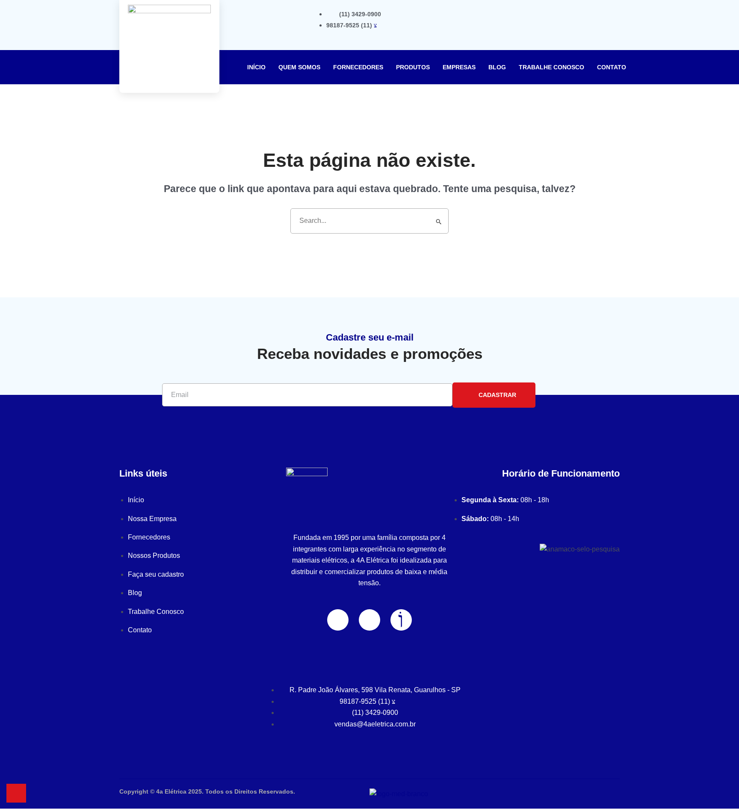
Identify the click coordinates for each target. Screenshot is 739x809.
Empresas (459, 67)
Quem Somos (299, 67)
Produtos (413, 67)
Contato (611, 67)
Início (256, 67)
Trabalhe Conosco (551, 67)
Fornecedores (358, 67)
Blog (497, 67)
